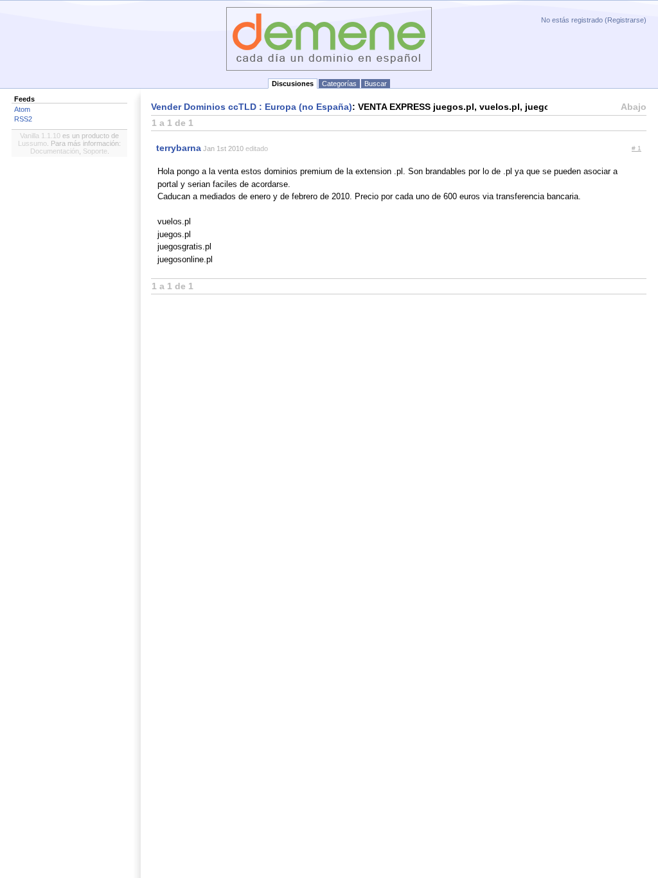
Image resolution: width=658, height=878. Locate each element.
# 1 (636, 148)
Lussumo (32, 143)
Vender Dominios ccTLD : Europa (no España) (251, 107)
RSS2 (23, 119)
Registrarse (625, 20)
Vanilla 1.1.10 (40, 135)
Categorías (339, 83)
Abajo (633, 107)
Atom (22, 109)
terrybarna (178, 148)
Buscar (375, 83)
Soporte (95, 151)
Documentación (54, 151)
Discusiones (293, 83)
